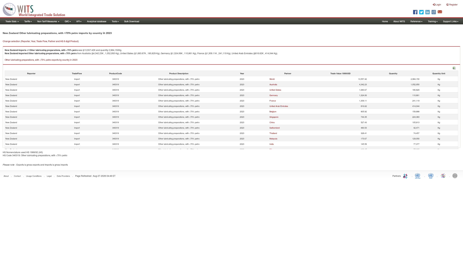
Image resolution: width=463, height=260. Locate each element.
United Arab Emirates (278, 106)
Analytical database (96, 21)
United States (275, 89)
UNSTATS (430, 175)
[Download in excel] (454, 67)
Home (385, 21)
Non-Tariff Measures (47, 21)
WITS (36, 9)
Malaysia (273, 138)
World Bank (455, 175)
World (272, 78)
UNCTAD (418, 175)
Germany (273, 95)
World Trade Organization (443, 175)
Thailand (273, 133)
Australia (273, 84)
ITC (405, 175)
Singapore (273, 116)
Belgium (272, 111)
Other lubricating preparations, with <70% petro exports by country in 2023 (41, 59)
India (271, 143)
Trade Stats (11, 21)
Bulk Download (131, 21)
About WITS (399, 21)
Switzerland (274, 127)
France (272, 100)
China (272, 122)
